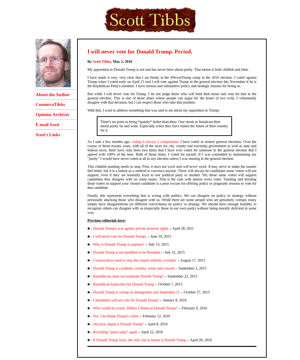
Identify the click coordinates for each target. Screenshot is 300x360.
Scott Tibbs (102, 62)
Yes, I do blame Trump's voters (116, 316)
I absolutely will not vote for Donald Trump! (126, 300)
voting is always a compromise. (155, 142)
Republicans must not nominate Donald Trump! (128, 276)
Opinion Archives (52, 114)
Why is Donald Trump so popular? (118, 244)
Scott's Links (48, 134)
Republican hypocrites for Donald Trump (123, 284)
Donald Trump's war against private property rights (130, 228)
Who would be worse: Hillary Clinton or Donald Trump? (135, 308)
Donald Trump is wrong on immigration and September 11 (136, 292)
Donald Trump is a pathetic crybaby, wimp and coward (133, 268)
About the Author (53, 94)
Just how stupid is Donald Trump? (118, 324)
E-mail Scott (47, 124)
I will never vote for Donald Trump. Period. (139, 52)
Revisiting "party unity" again (115, 332)
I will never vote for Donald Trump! (119, 236)
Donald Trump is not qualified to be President (126, 252)
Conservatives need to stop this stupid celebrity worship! (134, 260)
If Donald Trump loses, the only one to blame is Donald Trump (139, 340)
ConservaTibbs (50, 104)
